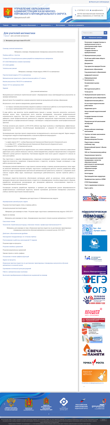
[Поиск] (105, 32)
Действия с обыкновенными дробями (15, 233)
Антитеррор (89, 173)
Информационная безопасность (91, 79)
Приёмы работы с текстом (11, 55)
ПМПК (87, 126)
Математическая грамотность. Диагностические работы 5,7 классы (24, 78)
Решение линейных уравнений (13, 246)
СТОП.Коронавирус (91, 182)
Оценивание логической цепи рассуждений (17, 268)
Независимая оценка (92, 83)
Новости (15, 25)
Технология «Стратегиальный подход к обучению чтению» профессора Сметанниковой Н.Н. (32, 225)
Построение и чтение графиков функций (16, 256)
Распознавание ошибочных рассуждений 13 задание (20, 240)
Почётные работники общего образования (95, 59)
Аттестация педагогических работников (94, 104)
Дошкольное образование (94, 69)
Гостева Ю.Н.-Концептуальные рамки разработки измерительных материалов (28, 58)
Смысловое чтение (9, 221)
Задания (5, 88)
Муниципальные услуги (93, 55)
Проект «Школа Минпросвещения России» (94, 138)
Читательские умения (10, 68)
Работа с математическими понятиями (15, 272)
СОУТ (87, 86)
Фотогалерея (60, 25)
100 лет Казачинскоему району (95, 152)
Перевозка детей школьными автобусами (95, 122)
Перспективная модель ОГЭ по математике (17, 75)
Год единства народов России (95, 66)
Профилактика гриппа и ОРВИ (95, 179)
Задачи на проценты (9, 260)
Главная (5, 25)
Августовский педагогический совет (95, 112)
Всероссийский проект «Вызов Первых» (95, 148)
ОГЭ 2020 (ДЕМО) (8, 65)
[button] (4, 404)
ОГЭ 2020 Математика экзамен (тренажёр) (16, 62)
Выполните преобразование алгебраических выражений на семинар (25, 275)
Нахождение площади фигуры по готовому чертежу (19, 237)
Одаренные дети (90, 108)
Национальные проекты (93, 155)
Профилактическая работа (94, 100)
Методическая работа (92, 89)
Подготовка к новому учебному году (92, 143)
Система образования (28, 25)
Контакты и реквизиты (76, 25)
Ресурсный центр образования (95, 97)
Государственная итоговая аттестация (94, 117)
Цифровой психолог (92, 75)
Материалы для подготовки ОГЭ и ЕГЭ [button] (18, 40)
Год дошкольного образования (95, 72)
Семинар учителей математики (13, 48)
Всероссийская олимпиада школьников (94, 130)
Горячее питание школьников (95, 134)
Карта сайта (89, 188)
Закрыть (103, 419)
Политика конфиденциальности (93, 383)
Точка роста (89, 92)
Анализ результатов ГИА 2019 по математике (17, 81)
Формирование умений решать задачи (15, 201)
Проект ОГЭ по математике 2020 (13, 85)
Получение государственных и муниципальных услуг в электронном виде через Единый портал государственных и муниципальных (95, 47)
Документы (89, 63)
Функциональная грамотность (95, 95)
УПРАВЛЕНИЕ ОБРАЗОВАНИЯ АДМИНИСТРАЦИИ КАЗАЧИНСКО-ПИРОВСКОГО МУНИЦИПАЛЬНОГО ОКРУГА (40, 11)
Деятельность (46, 25)
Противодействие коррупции (95, 176)
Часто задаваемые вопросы (94, 185)
